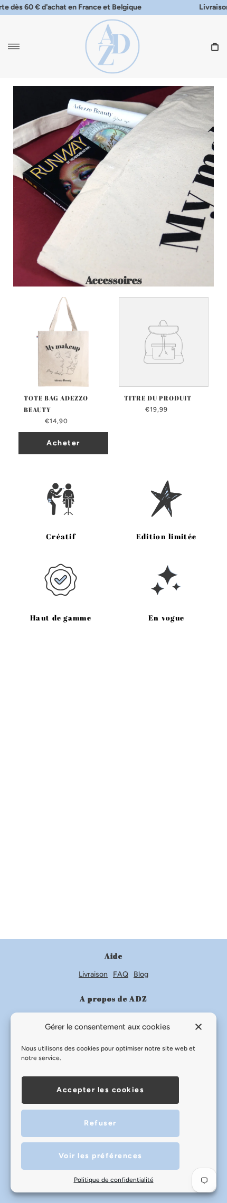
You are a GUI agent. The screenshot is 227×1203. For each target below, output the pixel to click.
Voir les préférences (101, 1155)
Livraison (93, 974)
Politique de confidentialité (114, 1179)
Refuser (100, 1123)
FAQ (120, 974)
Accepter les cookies (100, 1089)
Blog (141, 974)
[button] (199, 1026)
